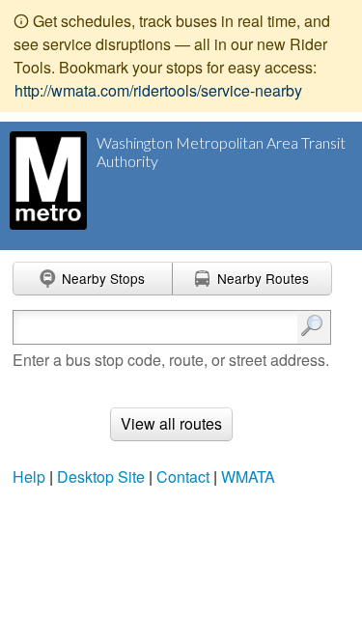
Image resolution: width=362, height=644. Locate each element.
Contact (182, 476)
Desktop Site (101, 476)
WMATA (248, 476)
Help (29, 476)
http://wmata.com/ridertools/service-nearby (158, 90)
